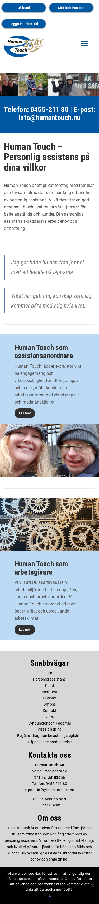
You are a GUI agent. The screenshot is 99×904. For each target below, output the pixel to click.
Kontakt (49, 710)
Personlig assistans (49, 679)
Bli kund (24, 8)
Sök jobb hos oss (71, 8)
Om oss (49, 704)
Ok (49, 896)
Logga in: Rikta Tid (24, 24)
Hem (49, 673)
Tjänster (49, 698)
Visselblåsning (49, 729)
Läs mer (25, 413)
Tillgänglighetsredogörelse (49, 742)
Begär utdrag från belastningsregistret (49, 735)
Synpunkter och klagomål (49, 723)
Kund (49, 685)
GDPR (50, 717)
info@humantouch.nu (49, 117)
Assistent (49, 692)
